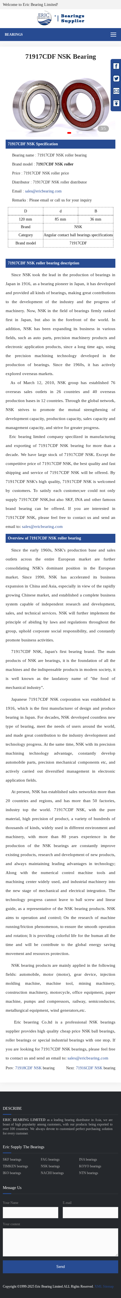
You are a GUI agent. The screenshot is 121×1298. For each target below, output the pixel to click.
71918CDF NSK (28, 1068)
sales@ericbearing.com (43, 191)
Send (60, 1267)
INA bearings (88, 1159)
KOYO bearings (90, 1166)
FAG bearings (50, 1159)
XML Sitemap (104, 1286)
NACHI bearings (52, 1173)
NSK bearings (50, 1166)
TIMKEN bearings (15, 1166)
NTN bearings (88, 1173)
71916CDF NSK (89, 1068)
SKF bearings (12, 1159)
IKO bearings (12, 1173)
